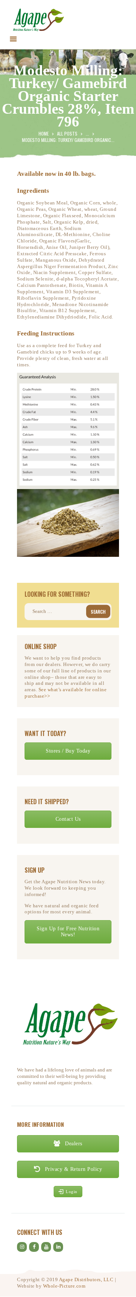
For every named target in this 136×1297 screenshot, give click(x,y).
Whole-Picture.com (64, 1286)
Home (44, 133)
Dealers (72, 1143)
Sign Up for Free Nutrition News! (68, 931)
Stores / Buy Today (68, 751)
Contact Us (68, 819)
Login (71, 1191)
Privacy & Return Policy (72, 1169)
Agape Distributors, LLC (86, 1279)
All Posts (67, 133)
